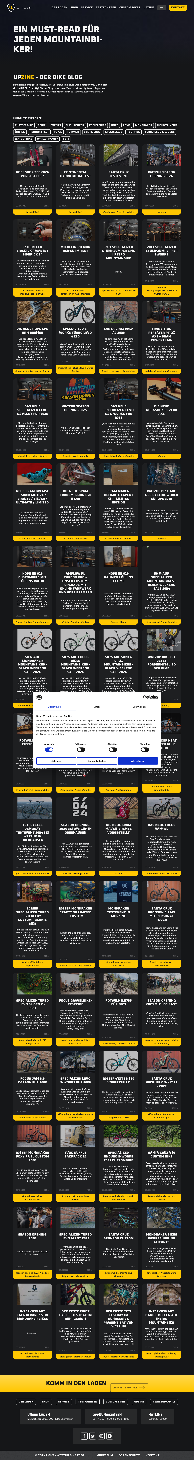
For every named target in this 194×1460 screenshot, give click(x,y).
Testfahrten (106, 7)
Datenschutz (129, 1455)
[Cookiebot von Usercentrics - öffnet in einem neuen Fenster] (145, 697)
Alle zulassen (137, 761)
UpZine (148, 7)
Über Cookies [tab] (139, 707)
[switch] (81, 749)
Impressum (104, 1455)
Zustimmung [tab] (54, 707)
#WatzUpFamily (164, 1401)
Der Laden (59, 7)
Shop (74, 7)
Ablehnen (56, 761)
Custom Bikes (129, 7)
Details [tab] (97, 707)
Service (87, 7)
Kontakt (178, 7)
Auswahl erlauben (97, 761)
